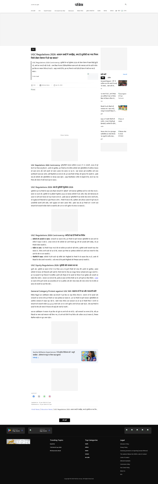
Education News (46, 410)
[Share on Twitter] (39, 396)
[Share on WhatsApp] (44, 396)
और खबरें (64, 420)
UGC (96, 278)
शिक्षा (33, 49)
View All (125, 74)
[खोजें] (125, 4)
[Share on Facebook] (33, 396)
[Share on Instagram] (49, 396)
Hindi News (35, 410)
